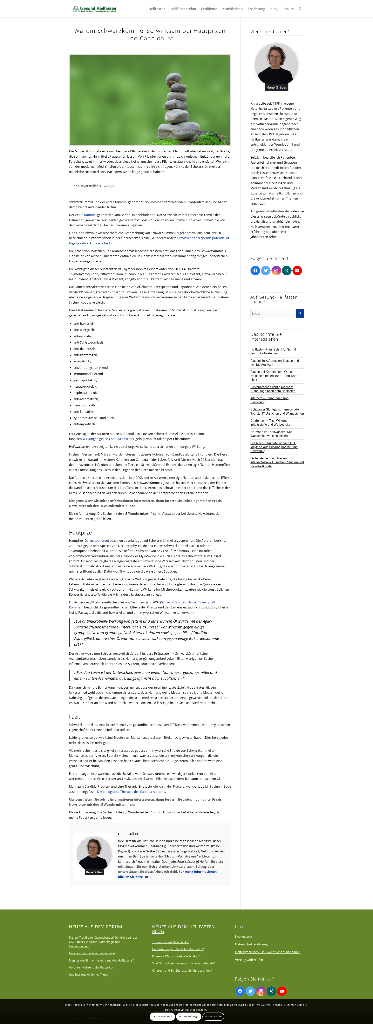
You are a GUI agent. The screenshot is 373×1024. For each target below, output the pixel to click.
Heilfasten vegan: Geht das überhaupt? (178, 949)
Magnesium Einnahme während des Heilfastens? (101, 960)
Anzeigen (109, 186)
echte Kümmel (85, 215)
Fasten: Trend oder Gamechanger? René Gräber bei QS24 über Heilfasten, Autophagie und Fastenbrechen (103, 941)
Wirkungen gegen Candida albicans (108, 439)
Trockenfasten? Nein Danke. (170, 942)
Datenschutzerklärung (251, 944)
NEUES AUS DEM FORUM (95, 926)
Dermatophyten (96, 540)
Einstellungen (213, 1016)
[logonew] (94, 8)
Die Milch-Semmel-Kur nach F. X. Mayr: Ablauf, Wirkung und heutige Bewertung (274, 447)
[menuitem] (157, 8)
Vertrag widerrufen (249, 960)
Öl (218, 779)
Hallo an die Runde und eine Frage (92, 953)
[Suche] (300, 8)
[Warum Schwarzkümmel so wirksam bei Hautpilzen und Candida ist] (150, 100)
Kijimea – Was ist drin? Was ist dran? (176, 956)
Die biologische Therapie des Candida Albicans (131, 792)
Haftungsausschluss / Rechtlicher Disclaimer (267, 952)
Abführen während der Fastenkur (91, 967)
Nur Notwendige (188, 1016)
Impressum (243, 936)
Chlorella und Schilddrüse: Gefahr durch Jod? (182, 970)
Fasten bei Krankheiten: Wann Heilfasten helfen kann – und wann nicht (274, 375)
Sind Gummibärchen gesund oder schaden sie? (183, 963)
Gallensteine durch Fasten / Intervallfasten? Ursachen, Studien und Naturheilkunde (277, 462)
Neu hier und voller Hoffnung (88, 974)
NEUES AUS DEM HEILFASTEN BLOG (183, 929)
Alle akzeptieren (162, 1016)
